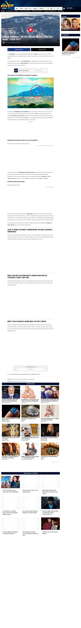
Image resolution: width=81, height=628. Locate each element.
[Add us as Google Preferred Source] (51, 8)
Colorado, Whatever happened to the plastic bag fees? (10, 532)
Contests (35, 8)
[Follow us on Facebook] (54, 8)
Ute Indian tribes (26, 61)
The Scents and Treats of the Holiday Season (30, 491)
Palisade (48, 223)
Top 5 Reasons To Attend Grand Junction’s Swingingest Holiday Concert (10, 512)
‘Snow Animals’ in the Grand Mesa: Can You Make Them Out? (25, 374)
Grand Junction (10, 225)
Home (17, 8)
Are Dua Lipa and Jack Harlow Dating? (50, 532)
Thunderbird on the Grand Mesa (21, 111)
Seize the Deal (61, 11)
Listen (26, 8)
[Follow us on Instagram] (57, 8)
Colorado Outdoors (23, 381)
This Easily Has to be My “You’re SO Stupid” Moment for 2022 (30, 533)
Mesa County (30, 213)
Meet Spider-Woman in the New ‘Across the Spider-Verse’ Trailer (50, 492)
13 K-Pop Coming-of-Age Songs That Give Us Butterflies (10, 491)
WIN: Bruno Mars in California (12, 11)
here (27, 117)
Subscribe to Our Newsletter (50, 11)
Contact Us (41, 8)
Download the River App (37, 11)
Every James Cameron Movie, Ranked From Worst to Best (30, 511)
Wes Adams (7, 42)
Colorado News (16, 381)
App (30, 8)
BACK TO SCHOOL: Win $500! (25, 11)
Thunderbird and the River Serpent (26, 172)
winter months (24, 63)
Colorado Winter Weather (22, 379)
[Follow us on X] (60, 8)
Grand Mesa (12, 54)
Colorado (35, 54)
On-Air (21, 8)
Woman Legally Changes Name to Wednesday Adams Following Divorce (50, 512)
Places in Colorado (30, 379)
